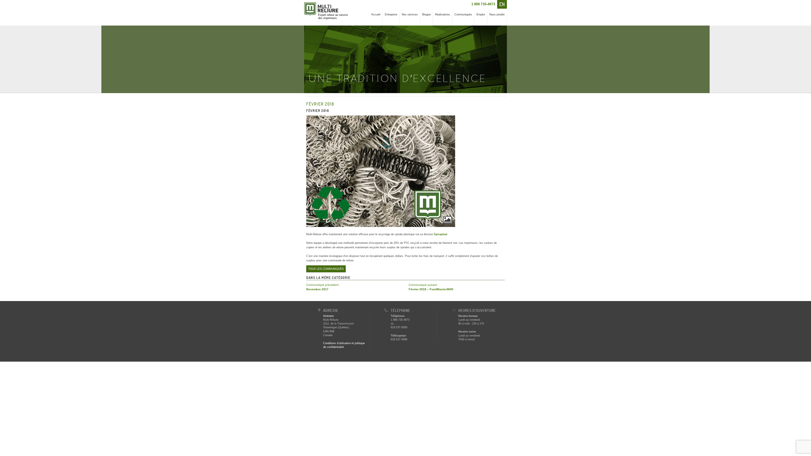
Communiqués (463, 14)
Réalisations (442, 14)
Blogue (426, 14)
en (502, 4)
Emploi (480, 14)
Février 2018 (320, 104)
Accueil (375, 14)
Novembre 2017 (323, 287)
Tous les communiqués (326, 268)
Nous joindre (497, 14)
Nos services (410, 14)
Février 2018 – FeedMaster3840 (431, 287)
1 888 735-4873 (483, 4)
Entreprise (391, 14)
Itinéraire (328, 316)
